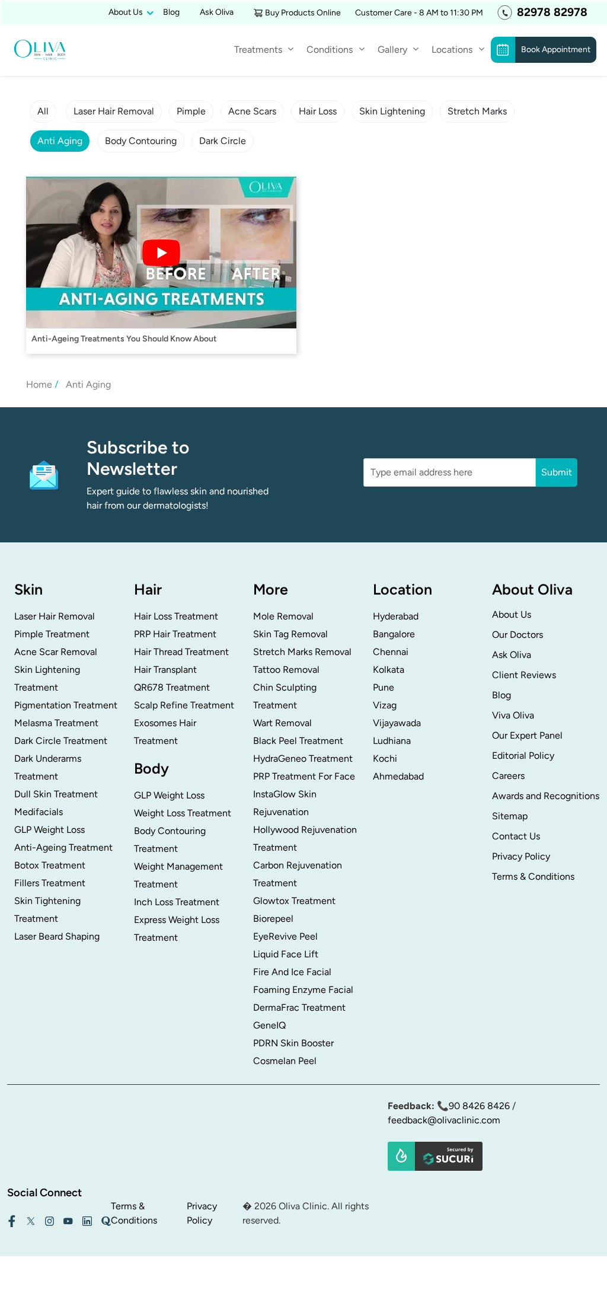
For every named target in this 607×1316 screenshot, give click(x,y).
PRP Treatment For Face (304, 776)
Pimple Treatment (52, 634)
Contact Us (516, 836)
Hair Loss (318, 111)
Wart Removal (282, 723)
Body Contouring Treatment (170, 839)
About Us (511, 614)
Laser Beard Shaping (57, 936)
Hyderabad (395, 616)
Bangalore (394, 634)
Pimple (191, 111)
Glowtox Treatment (294, 900)
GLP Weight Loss (49, 829)
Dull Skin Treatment (56, 794)
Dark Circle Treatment (60, 740)
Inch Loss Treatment (176, 902)
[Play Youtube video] (161, 252)
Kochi (385, 758)
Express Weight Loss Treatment (176, 928)
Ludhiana (392, 740)
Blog (171, 12)
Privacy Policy (521, 856)
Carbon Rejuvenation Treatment (297, 874)
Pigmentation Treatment (65, 705)
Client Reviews (524, 675)
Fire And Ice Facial (292, 972)
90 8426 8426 (479, 1105)
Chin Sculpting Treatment (285, 696)
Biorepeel (273, 918)
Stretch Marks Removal (302, 651)
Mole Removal (283, 616)
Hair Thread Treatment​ (181, 651)
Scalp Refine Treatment (184, 705)
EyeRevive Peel (285, 936)
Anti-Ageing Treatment (63, 847)
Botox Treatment (49, 865)
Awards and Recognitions (545, 795)
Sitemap (510, 816)
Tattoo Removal (286, 669)
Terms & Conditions (533, 876)
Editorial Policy (523, 755)
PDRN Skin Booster (293, 1043)
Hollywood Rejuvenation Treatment (305, 838)
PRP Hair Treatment (175, 634)
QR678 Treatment (172, 687)
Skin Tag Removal (290, 634)
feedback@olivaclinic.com (444, 1120)
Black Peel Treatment (298, 740)
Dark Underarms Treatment (47, 767)
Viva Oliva (513, 715)
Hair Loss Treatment (176, 616)
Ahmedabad (398, 776)
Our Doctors (517, 634)
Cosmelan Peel (285, 1060)
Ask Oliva (217, 12)
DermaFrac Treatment (299, 1007)
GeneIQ (269, 1025)
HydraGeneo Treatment (303, 758)
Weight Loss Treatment (182, 813)
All (43, 111)
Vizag (385, 705)
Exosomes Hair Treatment (165, 731)
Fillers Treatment (49, 883)
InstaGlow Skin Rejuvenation (285, 802)
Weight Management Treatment (178, 875)
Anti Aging (59, 140)
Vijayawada (397, 723)
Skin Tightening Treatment (47, 909)
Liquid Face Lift (285, 954)
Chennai (390, 651)
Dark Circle (222, 140)
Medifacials (38, 811)
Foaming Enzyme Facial (303, 989)
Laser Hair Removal (114, 111)
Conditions (329, 49)
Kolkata (388, 669)
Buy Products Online (303, 13)
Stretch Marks (477, 111)
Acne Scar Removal (55, 651)
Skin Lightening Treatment (47, 678)
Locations (452, 49)
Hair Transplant (165, 669)
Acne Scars (252, 111)
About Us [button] (125, 12)
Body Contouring (141, 140)
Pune (383, 687)
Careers (508, 775)
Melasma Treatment (56, 723)
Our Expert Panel (527, 735)
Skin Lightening (392, 111)
